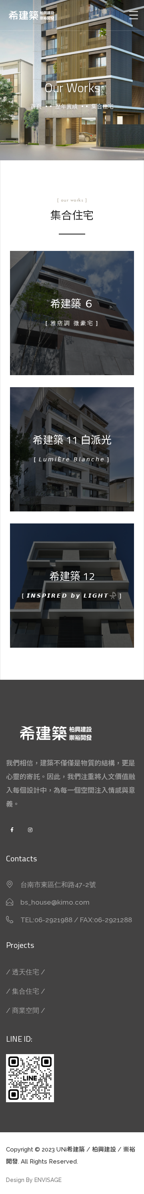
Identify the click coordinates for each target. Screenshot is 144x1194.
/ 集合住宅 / (25, 991)
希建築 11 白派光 (72, 440)
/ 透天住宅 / (25, 972)
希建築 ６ (72, 303)
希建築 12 (72, 576)
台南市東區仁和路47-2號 (58, 885)
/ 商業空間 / (25, 1010)
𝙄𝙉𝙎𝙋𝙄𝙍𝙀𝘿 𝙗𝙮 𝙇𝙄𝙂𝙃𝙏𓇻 (72, 596)
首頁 (36, 106)
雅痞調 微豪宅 (72, 324)
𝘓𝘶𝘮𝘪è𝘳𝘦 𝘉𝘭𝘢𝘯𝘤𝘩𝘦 (72, 460)
